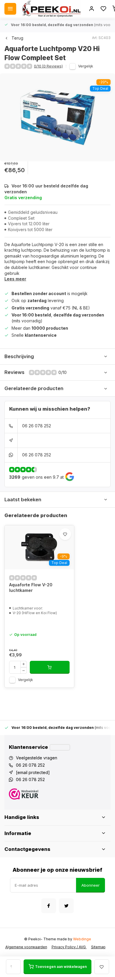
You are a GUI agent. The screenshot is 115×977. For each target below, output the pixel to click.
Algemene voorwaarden (26, 947)
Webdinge (82, 939)
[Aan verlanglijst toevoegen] (65, 534)
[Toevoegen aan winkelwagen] (50, 667)
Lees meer (15, 278)
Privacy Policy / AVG (69, 947)
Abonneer (90, 885)
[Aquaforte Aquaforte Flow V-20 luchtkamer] (39, 547)
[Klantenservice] (60, 747)
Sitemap (98, 947)
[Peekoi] (51, 9)
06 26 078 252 (36, 425)
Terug (17, 37)
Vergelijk (85, 66)
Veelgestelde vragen (36, 757)
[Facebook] (48, 905)
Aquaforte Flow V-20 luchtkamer (30, 587)
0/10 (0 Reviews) (48, 66)
